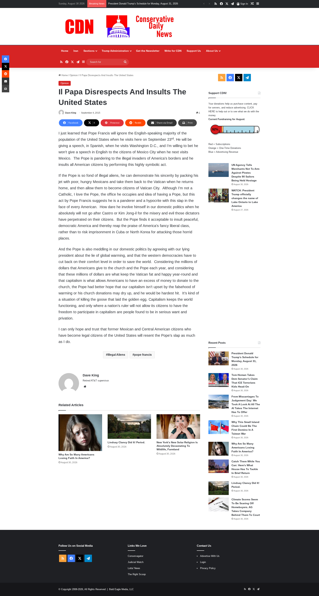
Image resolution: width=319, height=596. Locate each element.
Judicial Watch (135, 562)
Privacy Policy (208, 568)
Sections (89, 50)
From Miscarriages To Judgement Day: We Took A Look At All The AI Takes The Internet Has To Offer (245, 404)
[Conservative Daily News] (121, 26)
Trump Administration (115, 50)
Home (64, 50)
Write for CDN (172, 50)
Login (203, 562)
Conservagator (135, 556)
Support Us (194, 50)
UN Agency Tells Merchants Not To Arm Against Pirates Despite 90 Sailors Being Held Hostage (245, 172)
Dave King (70, 113)
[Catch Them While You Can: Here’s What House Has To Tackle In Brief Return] (218, 466)
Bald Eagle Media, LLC (121, 589)
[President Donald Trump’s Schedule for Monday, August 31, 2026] (218, 358)
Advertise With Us (209, 556)
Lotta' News (134, 568)
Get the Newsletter (147, 50)
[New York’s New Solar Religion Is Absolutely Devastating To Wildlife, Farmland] (178, 426)
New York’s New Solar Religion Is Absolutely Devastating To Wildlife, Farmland (177, 446)
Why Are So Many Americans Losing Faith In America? (242, 447)
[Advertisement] (234, 276)
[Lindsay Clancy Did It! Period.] (129, 426)
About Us (212, 50)
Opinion (74, 75)
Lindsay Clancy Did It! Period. (126, 442)
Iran (75, 50)
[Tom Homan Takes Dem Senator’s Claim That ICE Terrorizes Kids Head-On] (218, 380)
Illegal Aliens (116, 354)
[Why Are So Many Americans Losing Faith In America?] (80, 432)
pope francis (143, 354)
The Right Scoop (137, 574)
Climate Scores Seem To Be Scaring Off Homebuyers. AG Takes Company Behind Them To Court (245, 507)
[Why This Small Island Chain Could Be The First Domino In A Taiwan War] (218, 427)
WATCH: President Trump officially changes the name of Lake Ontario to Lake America (244, 198)
